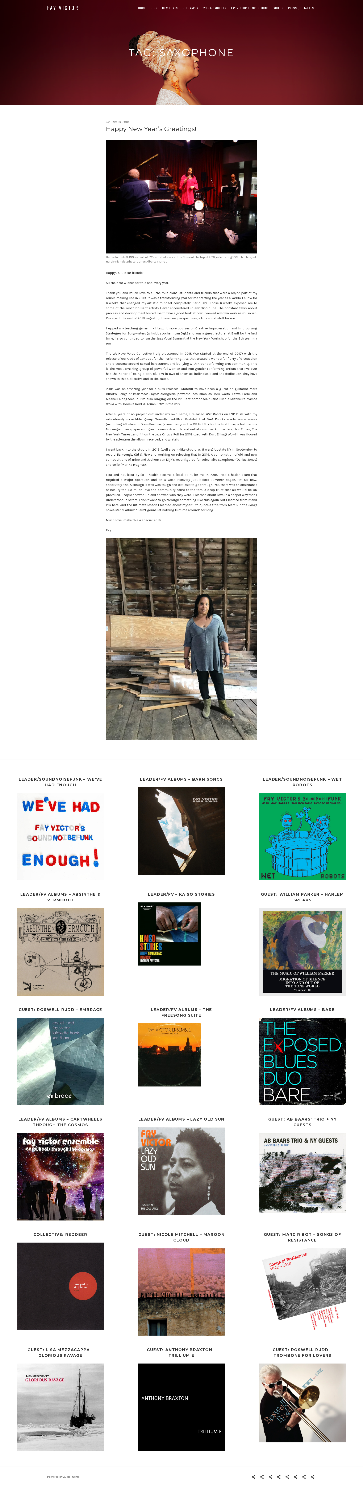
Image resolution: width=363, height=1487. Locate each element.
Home (142, 8)
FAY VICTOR (63, 7)
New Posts (170, 8)
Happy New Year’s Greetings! (151, 129)
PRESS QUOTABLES (301, 8)
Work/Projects (214, 8)
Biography (191, 8)
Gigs (154, 8)
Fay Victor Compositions (249, 8)
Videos (278, 8)
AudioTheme (71, 1477)
